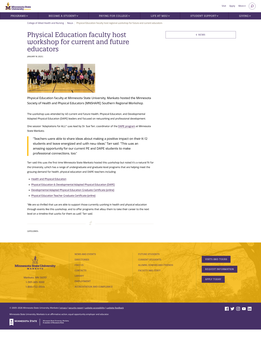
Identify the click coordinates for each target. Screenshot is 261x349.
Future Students (148, 254)
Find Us (79, 265)
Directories (82, 259)
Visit (224, 6)
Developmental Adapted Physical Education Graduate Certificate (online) (72, 190)
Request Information (219, 269)
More (241, 6)
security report (76, 308)
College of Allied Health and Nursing (45, 23)
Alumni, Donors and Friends (155, 265)
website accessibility (95, 308)
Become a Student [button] (62, 15)
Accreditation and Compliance (94, 286)
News (70, 23)
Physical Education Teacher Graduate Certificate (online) (63, 195)
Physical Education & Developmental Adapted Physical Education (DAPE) (73, 184)
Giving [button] (244, 15)
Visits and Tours (216, 259)
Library (79, 275)
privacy (63, 308)
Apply (232, 6)
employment (83, 281)
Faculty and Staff (149, 270)
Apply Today (213, 279)
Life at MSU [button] (159, 15)
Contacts (80, 270)
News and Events (85, 254)
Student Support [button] (203, 15)
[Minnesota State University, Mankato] (35, 262)
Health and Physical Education (48, 179)
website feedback (115, 308)
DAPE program (126, 126)
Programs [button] (18, 15)
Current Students (149, 259)
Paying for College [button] (113, 15)
